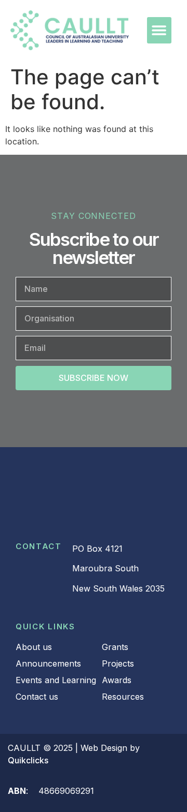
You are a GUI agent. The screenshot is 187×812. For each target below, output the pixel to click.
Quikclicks (28, 760)
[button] (159, 30)
